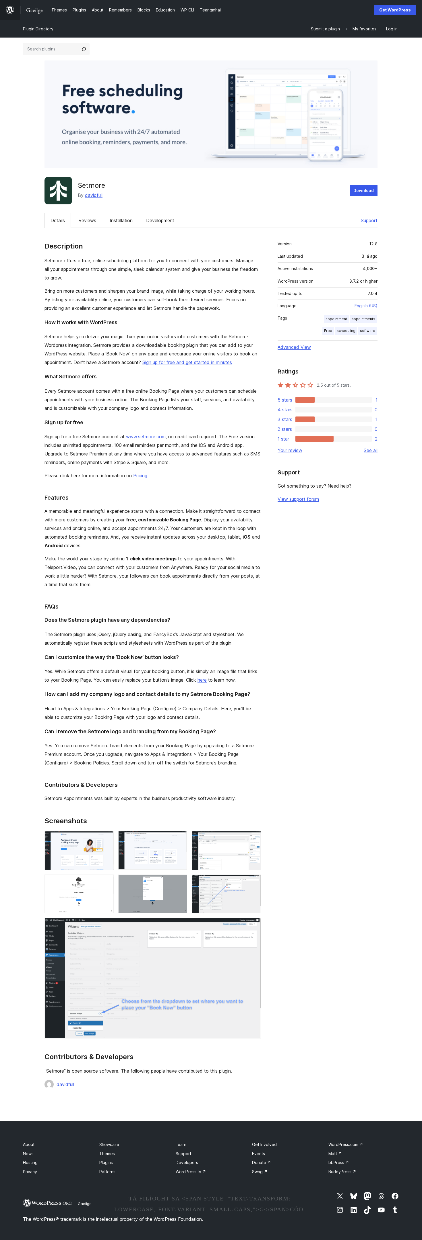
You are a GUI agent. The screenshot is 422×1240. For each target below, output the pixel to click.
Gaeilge (85, 1203)
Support (369, 220)
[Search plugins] (84, 49)
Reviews (87, 220)
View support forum (298, 499)
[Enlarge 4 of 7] (106, 882)
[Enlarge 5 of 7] (179, 882)
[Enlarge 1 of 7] (106, 839)
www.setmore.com (146, 436)
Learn (181, 1144)
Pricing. (140, 475)
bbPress (338, 1162)
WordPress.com (345, 1144)
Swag (260, 1171)
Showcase (109, 1144)
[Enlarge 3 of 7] (253, 839)
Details (58, 220)
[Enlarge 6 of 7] (253, 882)
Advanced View (294, 347)
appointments (363, 319)
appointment (336, 319)
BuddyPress (342, 1171)
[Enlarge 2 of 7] (179, 839)
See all (371, 450)
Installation (121, 220)
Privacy (30, 1171)
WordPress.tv (191, 1171)
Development (160, 220)
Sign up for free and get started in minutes (187, 362)
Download (363, 190)
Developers (187, 1162)
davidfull (93, 195)
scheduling (346, 330)
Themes (107, 1153)
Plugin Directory (38, 28)
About (28, 1144)
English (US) (366, 305)
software (367, 330)
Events (258, 1153)
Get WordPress (395, 9)
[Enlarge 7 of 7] (253, 925)
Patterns (107, 1171)
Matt (335, 1153)
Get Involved (264, 1144)
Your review (290, 450)
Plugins (106, 1162)
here (202, 680)
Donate (261, 1162)
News (28, 1153)
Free (328, 330)
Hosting (30, 1162)
